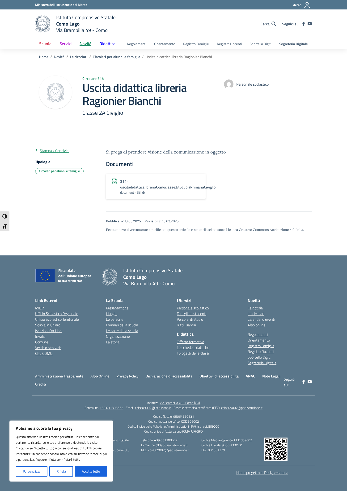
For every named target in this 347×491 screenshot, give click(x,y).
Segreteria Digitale (293, 44)
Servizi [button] (65, 43)
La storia (112, 342)
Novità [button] (85, 43)
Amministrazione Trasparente (59, 376)
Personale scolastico (193, 308)
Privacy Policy (127, 376)
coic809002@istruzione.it (153, 407)
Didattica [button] (107, 43)
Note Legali (271, 376)
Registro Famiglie (196, 44)
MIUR (39, 308)
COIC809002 (190, 421)
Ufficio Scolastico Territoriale (57, 319)
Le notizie (255, 308)
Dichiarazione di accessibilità (169, 376)
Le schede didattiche (193, 347)
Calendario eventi (261, 319)
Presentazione (117, 308)
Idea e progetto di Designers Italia (262, 472)
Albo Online (99, 376)
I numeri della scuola (122, 325)
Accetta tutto (91, 471)
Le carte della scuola (122, 330)
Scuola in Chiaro (47, 325)
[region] (61, 451)
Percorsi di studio (190, 319)
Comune (41, 342)
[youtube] (310, 24)
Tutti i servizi (186, 325)
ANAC (250, 376)
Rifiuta (61, 471)
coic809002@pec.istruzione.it (241, 407)
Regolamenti (136, 44)
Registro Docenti (229, 44)
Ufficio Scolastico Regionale (56, 313)
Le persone (114, 319)
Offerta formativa (190, 342)
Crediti (40, 384)
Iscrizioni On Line (48, 330)
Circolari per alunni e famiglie (59, 170)
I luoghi (111, 313)
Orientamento (164, 44)
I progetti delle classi (193, 353)
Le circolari (256, 313)
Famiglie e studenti (191, 313)
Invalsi (40, 336)
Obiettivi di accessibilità (219, 376)
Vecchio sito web (48, 348)
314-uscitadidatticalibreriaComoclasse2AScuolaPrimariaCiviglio (168, 184)
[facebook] (303, 24)
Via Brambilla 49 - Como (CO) (180, 402)
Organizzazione (118, 336)
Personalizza (31, 471)
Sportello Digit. (260, 44)
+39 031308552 (111, 407)
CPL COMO (44, 353)
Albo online (256, 325)
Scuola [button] (45, 43)
